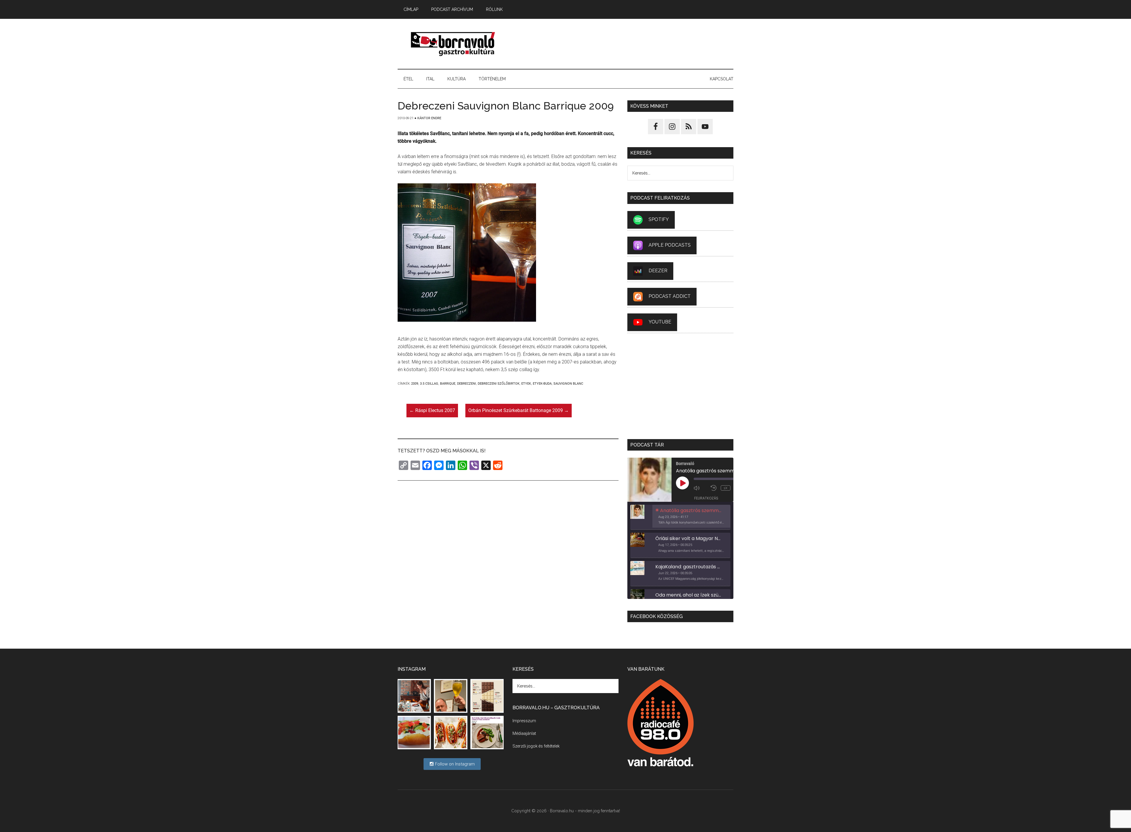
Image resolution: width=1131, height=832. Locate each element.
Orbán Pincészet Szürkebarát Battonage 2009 (518, 410)
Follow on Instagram (454, 764)
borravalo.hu (454, 44)
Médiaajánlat (524, 733)
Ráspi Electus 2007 (432, 410)
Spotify (659, 219)
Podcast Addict (670, 296)
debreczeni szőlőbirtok (499, 384)
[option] (680, 517)
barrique (447, 384)
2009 (414, 384)
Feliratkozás (706, 498)
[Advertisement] (626, 44)
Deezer (658, 270)
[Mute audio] (701, 488)
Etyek (526, 384)
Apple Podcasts (670, 245)
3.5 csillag (429, 384)
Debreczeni (466, 384)
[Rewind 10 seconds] (714, 488)
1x (725, 488)
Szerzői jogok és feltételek (536, 746)
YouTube (660, 322)
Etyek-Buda (542, 384)
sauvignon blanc (568, 384)
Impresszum (524, 720)
